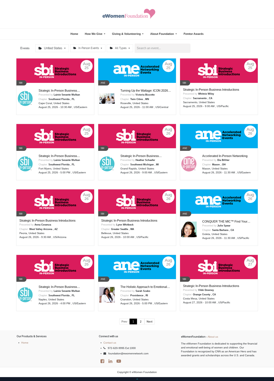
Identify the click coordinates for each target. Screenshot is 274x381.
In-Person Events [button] (88, 48)
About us (213, 336)
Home (24, 342)
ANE (103, 83)
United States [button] (53, 48)
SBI (20, 83)
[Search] (187, 48)
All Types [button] (121, 48)
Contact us (109, 342)
